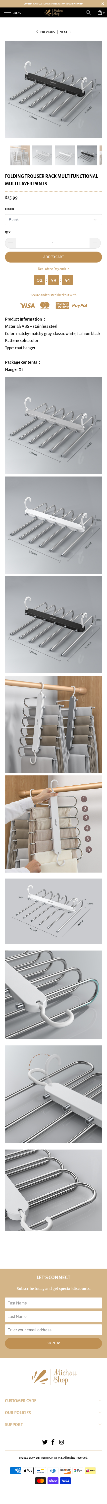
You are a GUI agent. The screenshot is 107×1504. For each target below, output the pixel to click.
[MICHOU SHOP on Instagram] (61, 1442)
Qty (7, 232)
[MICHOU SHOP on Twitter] (45, 1442)
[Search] (90, 12)
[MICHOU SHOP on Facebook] (53, 1442)
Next (63, 32)
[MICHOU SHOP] (53, 12)
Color (9, 209)
